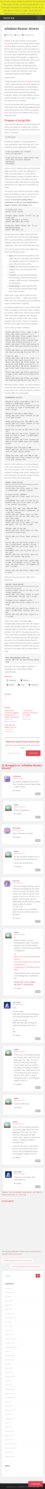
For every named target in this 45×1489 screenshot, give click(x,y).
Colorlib (21, 1487)
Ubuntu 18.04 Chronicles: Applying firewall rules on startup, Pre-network (11, 714)
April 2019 (8, 1372)
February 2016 (10, 1419)
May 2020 (8, 1368)
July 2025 (8, 1297)
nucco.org (8, 17)
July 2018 (8, 1381)
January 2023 (9, 1360)
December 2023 (10, 1339)
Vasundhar (17, 776)
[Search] (38, 1276)
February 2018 (10, 1389)
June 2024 (8, 1326)
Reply (37, 794)
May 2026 (8, 1288)
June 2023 (8, 1351)
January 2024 (9, 1335)
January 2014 (9, 1431)
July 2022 (8, 1364)
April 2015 (8, 1427)
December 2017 (10, 1398)
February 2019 (10, 1377)
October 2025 (10, 1292)
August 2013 (9, 1435)
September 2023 (11, 1347)
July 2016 (8, 1414)
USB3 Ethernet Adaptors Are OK (10, 726)
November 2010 (10, 1448)
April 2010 (8, 1452)
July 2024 (8, 1322)
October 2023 (10, 1343)
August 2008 (9, 1456)
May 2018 (8, 1385)
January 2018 (9, 1393)
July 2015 (8, 1423)
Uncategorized (29, 35)
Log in (7, 1470)
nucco (18, 35)
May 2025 (8, 1305)
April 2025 (8, 1309)
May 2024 (8, 1330)
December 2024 (10, 1318)
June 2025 (8, 1301)
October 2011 (10, 1440)
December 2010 (10, 1444)
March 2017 (9, 1406)
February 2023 (10, 1356)
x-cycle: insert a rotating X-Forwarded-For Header (30, 713)
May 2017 (8, 1402)
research (29, 81)
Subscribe (33, 753)
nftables (7, 41)
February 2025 (10, 1314)
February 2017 (10, 1410)
